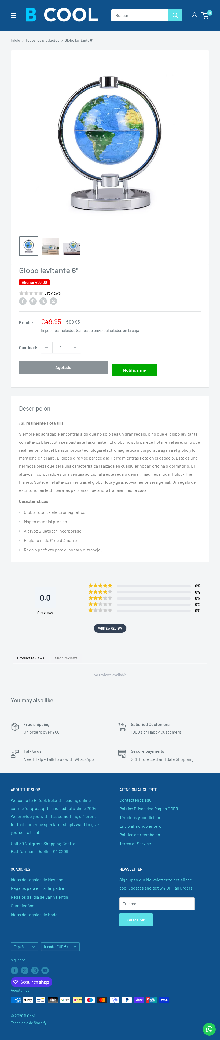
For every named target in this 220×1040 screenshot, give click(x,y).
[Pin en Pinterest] (33, 301)
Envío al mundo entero (140, 826)
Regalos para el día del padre (37, 888)
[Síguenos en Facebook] (14, 970)
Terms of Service (135, 843)
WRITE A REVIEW (110, 628)
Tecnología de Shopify (28, 1022)
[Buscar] (175, 15)
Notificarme (134, 369)
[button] (110, 293)
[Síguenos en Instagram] (35, 970)
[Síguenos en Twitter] (24, 970)
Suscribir (136, 919)
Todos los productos (42, 40)
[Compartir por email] (53, 301)
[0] (205, 15)
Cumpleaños (22, 905)
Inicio (15, 40)
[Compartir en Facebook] (23, 301)
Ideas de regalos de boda (34, 914)
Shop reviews (66, 658)
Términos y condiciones (141, 817)
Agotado (63, 367)
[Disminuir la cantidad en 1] (46, 347)
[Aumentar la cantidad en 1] (75, 347)
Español (20, 946)
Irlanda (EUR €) (56, 946)
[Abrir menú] (13, 15)
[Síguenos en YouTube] (45, 970)
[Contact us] (209, 1029)
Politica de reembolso (139, 834)
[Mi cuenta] (194, 15)
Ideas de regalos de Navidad (37, 879)
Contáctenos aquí (135, 799)
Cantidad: (28, 347)
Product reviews (30, 658)
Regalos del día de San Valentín (39, 896)
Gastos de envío (89, 330)
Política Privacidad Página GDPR (148, 808)
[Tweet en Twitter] (43, 301)
